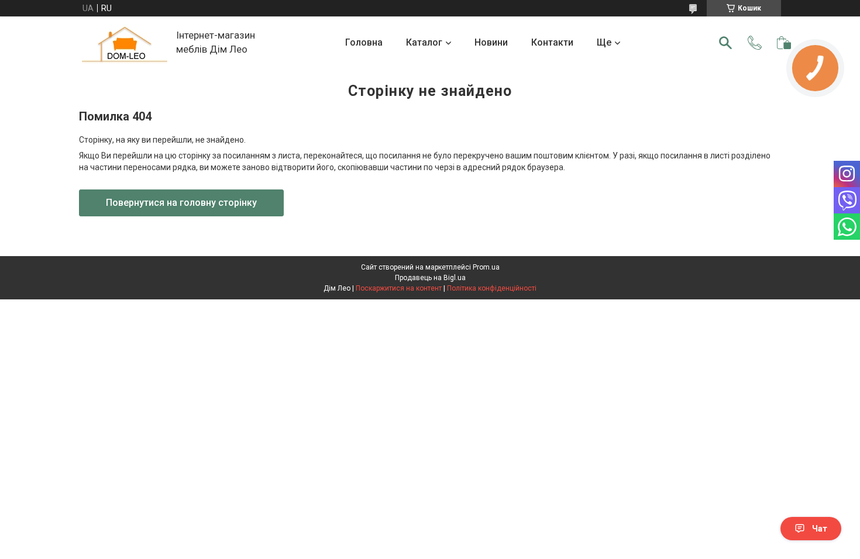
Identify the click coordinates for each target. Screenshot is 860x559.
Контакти (552, 42)
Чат (819, 528)
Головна (364, 42)
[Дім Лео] (124, 43)
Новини (491, 42)
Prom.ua (486, 267)
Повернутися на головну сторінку (181, 202)
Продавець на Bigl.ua (430, 278)
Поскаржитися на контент (399, 288)
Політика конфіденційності (491, 288)
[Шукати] (725, 42)
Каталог (424, 42)
